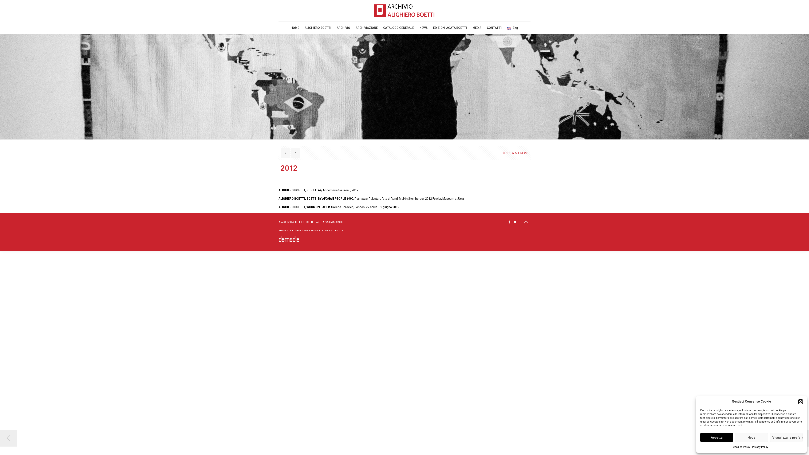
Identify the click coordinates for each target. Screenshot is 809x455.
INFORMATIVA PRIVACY (307, 230)
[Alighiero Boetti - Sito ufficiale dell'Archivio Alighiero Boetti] (404, 10)
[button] (800, 402)
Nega (751, 437)
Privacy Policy (760, 447)
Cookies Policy (741, 447)
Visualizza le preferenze (787, 437)
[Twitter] (515, 222)
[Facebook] (509, 222)
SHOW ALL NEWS (517, 153)
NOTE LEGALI (286, 230)
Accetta (717, 437)
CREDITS (338, 230)
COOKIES (327, 230)
